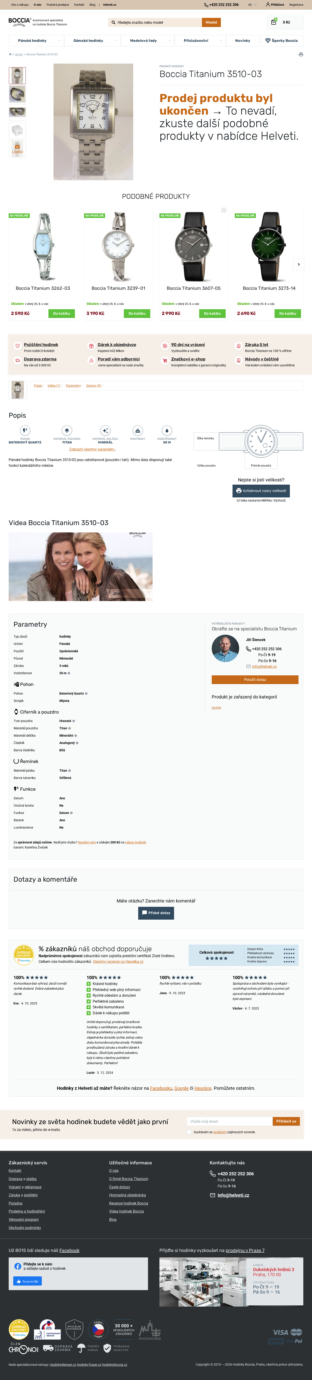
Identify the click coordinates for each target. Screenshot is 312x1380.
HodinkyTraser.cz (89, 1365)
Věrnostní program (24, 1219)
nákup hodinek (135, 842)
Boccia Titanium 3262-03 (43, 288)
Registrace (296, 4)
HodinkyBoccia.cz (114, 1365)
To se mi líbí (30, 1281)
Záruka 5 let (256, 344)
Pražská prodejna (58, 4)
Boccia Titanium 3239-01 (118, 288)
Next (298, 264)
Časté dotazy (119, 1187)
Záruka (14, 1195)
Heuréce (203, 1088)
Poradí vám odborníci (119, 359)
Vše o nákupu (20, 4)
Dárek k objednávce (117, 344)
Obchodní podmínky (25, 1228)
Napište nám (87, 842)
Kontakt (79, 4)
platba (31, 1179)
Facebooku (161, 1088)
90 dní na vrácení (188, 344)
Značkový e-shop (188, 359)
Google (181, 1088)
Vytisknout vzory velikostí (264, 491)
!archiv (19, 54)
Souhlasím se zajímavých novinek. (225, 1132)
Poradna (15, 1203)
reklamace (33, 1187)
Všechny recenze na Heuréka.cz (118, 961)
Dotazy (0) (94, 385)
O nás (114, 1170)
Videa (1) (55, 385)
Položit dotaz (255, 679)
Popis (39, 385)
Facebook (69, 1250)
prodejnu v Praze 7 (245, 1250)
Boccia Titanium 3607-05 (194, 288)
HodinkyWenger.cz (63, 1365)
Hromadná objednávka (127, 1195)
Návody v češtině (262, 359)
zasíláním (220, 1132)
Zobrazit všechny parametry (92, 449)
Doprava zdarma (40, 359)
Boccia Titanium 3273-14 (269, 288)
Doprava (15, 1179)
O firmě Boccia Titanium (128, 1179)
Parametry (74, 385)
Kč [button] (251, 4)
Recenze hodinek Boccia (128, 1203)
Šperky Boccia (285, 40)
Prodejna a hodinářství (27, 1211)
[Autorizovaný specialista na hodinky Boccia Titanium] (20, 22)
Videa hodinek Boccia (126, 1211)
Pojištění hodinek (41, 344)
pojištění (31, 1195)
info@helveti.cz (264, 666)
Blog (92, 4)
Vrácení (15, 1187)
